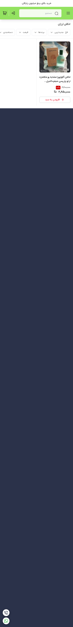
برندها (41, 32)
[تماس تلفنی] (6, 612)
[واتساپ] (6, 620)
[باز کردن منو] (67, 13)
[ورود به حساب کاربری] (13, 13)
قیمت (25, 32)
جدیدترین (59, 32)
